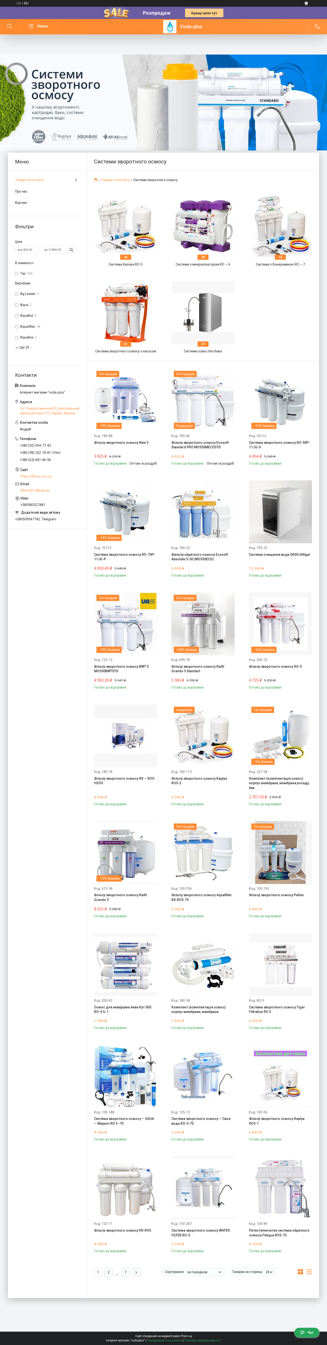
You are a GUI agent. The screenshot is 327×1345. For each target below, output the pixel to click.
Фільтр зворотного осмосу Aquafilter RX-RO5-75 (201, 897)
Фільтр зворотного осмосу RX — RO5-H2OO (124, 781)
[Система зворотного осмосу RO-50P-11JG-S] (280, 399)
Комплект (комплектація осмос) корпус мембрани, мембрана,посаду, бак (279, 783)
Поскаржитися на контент (164, 1340)
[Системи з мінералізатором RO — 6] (202, 226)
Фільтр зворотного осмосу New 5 (121, 443)
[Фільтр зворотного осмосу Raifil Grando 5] (125, 852)
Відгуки (21, 203)
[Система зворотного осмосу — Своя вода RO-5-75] (202, 1076)
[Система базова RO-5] (125, 226)
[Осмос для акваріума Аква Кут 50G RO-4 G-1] (125, 964)
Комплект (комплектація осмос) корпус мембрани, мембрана (198, 1009)
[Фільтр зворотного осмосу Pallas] (280, 852)
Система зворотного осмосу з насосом (125, 351)
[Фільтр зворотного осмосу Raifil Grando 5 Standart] (202, 623)
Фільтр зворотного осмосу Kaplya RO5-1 (276, 1121)
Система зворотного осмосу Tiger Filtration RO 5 (277, 1009)
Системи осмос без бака (203, 351)
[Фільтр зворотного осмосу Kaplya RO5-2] (202, 735)
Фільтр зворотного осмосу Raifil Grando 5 (120, 897)
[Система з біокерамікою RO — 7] (280, 226)
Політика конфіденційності (202, 1340)
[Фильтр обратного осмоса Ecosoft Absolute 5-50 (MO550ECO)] (202, 511)
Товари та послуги (115, 180)
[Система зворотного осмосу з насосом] (125, 312)
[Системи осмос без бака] (202, 312)
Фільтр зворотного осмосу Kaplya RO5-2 (199, 781)
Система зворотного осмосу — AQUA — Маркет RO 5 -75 (124, 1121)
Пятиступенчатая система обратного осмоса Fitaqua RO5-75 (279, 1232)
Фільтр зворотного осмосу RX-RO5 (122, 1230)
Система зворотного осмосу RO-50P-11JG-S (279, 445)
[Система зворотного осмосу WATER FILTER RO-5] (202, 1187)
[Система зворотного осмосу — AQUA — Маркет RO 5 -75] (125, 1076)
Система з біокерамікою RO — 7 (280, 264)
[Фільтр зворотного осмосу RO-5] (280, 623)
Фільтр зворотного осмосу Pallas (276, 895)
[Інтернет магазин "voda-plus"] (169, 26)
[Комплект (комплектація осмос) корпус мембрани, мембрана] (202, 964)
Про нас (21, 191)
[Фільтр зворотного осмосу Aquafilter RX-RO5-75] (202, 852)
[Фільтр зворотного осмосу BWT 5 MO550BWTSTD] (125, 623)
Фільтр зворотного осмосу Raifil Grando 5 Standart (197, 669)
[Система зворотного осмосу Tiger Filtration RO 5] (280, 964)
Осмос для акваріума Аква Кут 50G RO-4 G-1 (123, 1009)
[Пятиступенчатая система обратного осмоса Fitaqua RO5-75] (280, 1187)
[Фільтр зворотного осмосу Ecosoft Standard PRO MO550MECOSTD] (202, 399)
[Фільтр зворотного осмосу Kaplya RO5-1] (280, 1076)
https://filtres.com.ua (36, 476)
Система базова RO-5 (125, 264)
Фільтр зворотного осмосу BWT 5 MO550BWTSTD (121, 669)
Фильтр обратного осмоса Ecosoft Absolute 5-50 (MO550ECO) (199, 557)
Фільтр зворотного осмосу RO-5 (275, 666)
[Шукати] (9, 26)
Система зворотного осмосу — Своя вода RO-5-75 (201, 1121)
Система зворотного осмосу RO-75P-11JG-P (124, 557)
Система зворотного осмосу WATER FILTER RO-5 (200, 1232)
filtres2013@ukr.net (35, 490)
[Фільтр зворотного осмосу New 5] (125, 399)
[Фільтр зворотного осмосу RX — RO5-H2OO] (125, 735)
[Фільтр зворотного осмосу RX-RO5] (125, 1187)
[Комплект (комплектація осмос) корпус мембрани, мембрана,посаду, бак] (280, 735)
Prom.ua (186, 1336)
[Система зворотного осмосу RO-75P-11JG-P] (125, 511)
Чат (310, 1332)
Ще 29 (24, 347)
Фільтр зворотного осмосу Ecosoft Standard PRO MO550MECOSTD (200, 445)
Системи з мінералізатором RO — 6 (203, 264)
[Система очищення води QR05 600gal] (280, 511)
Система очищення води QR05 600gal (279, 554)
